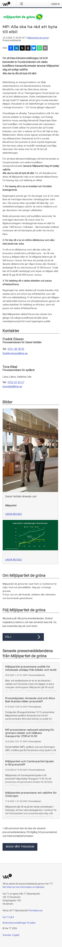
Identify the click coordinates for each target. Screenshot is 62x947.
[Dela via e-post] (45, 48)
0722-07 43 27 (16, 382)
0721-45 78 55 (16, 349)
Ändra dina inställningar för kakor (19, 922)
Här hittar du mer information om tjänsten (24, 887)
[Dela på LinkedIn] (16, 48)
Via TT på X (8, 917)
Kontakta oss (36, 910)
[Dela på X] (22, 48)
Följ (8, 636)
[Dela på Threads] (28, 48)
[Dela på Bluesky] (33, 48)
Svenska (7, 935)
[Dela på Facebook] (10, 48)
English (16, 935)
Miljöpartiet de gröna (38, 38)
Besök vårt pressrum (20, 846)
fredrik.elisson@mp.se (15, 353)
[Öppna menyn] (22, 3)
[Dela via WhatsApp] (39, 48)
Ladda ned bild (13, 514)
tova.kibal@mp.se (12, 386)
